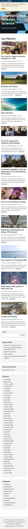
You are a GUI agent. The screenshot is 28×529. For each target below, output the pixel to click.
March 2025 (7, 382)
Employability (8, 487)
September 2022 (9, 411)
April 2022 (7, 416)
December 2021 (8, 425)
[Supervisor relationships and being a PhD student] (14, 224)
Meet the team (8, 491)
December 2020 (9, 441)
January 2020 (8, 457)
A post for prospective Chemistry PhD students (10, 142)
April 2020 (7, 450)
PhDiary (6, 496)
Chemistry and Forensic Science (13, 20)
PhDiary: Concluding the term (12, 345)
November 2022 (9, 409)
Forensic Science (9, 489)
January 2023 (8, 407)
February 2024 (8, 393)
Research (7, 500)
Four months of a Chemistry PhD (13, 260)
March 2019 (7, 464)
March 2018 (7, 470)
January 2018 (8, 473)
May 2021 (7, 434)
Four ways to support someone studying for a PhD (13, 57)
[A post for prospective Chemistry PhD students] (14, 131)
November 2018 (8, 466)
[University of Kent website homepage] (6, 1)
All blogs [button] (24, 1)
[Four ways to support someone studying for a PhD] (14, 51)
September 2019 (9, 459)
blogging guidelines (9, 526)
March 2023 (7, 402)
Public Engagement (9, 498)
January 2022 (8, 423)
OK (3, 9)
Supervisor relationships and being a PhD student (12, 231)
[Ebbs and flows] (14, 105)
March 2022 (7, 418)
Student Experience (10, 503)
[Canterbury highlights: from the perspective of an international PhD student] (14, 163)
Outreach (7, 494)
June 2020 (7, 445)
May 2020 (7, 448)
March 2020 (7, 452)
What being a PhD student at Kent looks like (12, 288)
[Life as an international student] (14, 196)
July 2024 (7, 389)
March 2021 (7, 436)
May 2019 (7, 461)
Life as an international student (13, 202)
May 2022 (7, 414)
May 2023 (7, 400)
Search (4, 332)
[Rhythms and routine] (14, 81)
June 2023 (7, 398)
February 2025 (8, 384)
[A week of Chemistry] (14, 312)
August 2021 (7, 429)
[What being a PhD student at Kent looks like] (14, 281)
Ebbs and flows (7, 113)
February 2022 (8, 420)
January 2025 (8, 386)
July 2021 (7, 432)
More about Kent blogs (13, 524)
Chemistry (7, 484)
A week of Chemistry (9, 317)
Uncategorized (8, 505)
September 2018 (9, 468)
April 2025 (7, 379)
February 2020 (8, 455)
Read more (4, 69)
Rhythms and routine (9, 87)
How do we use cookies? (12, 6)
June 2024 (7, 391)
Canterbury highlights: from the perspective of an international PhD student (13, 171)
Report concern (19, 526)
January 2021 (8, 439)
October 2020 (8, 443)
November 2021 (8, 427)
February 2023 (8, 404)
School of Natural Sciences (9, 61)
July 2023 (7, 395)
